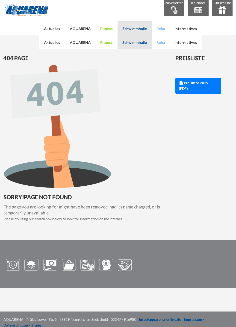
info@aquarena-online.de (160, 319)
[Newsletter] (87, 264)
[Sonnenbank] (31, 264)
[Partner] (125, 264)
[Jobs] (106, 264)
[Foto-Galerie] (50, 264)
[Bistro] (13, 264)
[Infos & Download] (69, 264)
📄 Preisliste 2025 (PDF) (193, 86)
